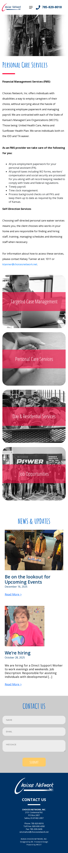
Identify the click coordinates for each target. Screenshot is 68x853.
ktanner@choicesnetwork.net (19, 264)
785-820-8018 (52, 7)
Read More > (13, 594)
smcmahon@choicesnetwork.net (34, 832)
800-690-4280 (38, 826)
